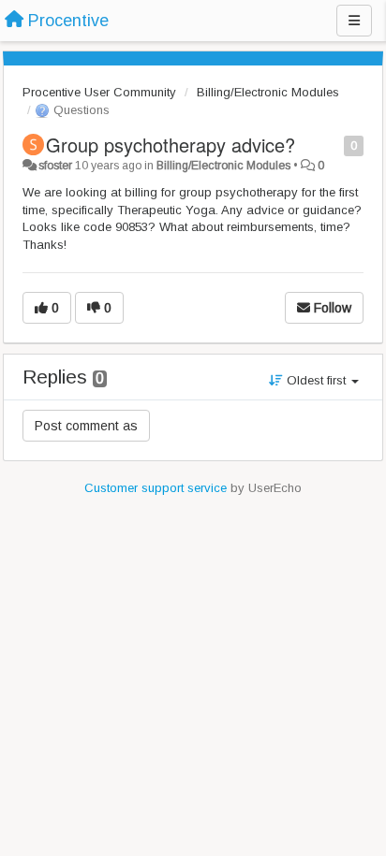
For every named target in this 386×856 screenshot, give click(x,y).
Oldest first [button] (316, 380)
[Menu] (354, 20)
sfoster (55, 165)
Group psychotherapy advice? (170, 144)
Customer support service (155, 488)
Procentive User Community (99, 92)
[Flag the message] (334, 145)
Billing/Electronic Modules (268, 92)
